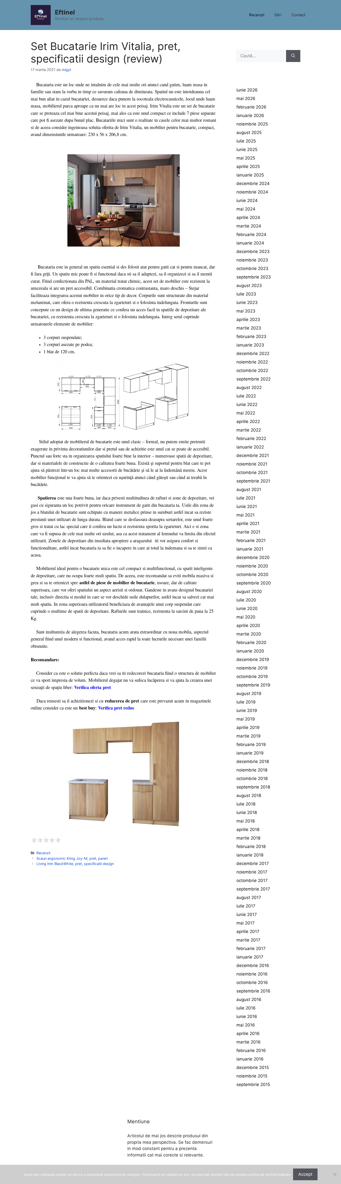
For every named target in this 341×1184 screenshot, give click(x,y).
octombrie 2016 (252, 982)
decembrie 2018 (252, 761)
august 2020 (249, 591)
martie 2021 (248, 532)
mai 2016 (245, 1025)
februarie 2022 (251, 438)
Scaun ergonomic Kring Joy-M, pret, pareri (72, 858)
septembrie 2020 (253, 583)
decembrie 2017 (252, 863)
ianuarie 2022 (250, 447)
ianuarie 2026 (250, 115)
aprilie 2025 (248, 166)
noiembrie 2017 (251, 872)
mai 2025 (245, 158)
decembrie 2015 (252, 1067)
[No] (334, 1174)
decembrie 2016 (252, 965)
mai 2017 (245, 923)
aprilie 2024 (248, 217)
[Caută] (293, 56)
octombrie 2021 (252, 472)
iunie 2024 (247, 200)
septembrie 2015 (253, 1084)
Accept (305, 1174)
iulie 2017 (245, 906)
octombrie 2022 (252, 370)
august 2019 (248, 693)
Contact (298, 14)
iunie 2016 (246, 1016)
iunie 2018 (246, 812)
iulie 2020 (246, 600)
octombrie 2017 (252, 880)
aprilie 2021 (247, 523)
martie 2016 (248, 1042)
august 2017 (248, 897)
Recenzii (256, 14)
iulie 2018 (245, 804)
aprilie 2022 (248, 421)
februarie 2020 (251, 642)
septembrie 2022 (253, 379)
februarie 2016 (251, 1050)
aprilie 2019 (248, 727)
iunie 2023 (247, 302)
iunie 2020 (247, 608)
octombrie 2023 (252, 268)
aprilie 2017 (247, 931)
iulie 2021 (245, 498)
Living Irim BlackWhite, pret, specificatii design (75, 864)
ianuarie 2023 (250, 345)
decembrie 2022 (252, 353)
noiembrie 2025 (252, 124)
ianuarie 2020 (250, 651)
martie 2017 (248, 940)
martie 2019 (248, 736)
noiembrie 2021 (251, 464)
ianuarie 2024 (250, 243)
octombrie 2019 (252, 676)
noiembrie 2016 (252, 974)
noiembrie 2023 (252, 260)
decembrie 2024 (253, 183)
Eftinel (65, 12)
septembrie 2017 (253, 889)
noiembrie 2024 (252, 192)
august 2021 (248, 489)
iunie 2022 (246, 404)
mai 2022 (245, 413)
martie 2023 (248, 328)
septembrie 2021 (253, 481)
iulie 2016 (246, 1008)
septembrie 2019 (253, 685)
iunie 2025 (246, 149)
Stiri (278, 14)
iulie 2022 (246, 396)
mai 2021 (245, 515)
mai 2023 (245, 311)
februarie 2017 (251, 948)
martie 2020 (248, 634)
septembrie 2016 (253, 991)
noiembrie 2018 (251, 770)
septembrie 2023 (253, 277)
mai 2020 (245, 617)
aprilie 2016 (248, 1033)
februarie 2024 (251, 234)
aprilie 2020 (248, 625)
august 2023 (249, 285)
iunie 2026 (247, 90)
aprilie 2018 (247, 829)
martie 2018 (248, 838)
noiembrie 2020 (252, 566)
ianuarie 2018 (249, 855)
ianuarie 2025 (250, 175)
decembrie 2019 (252, 659)
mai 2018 (245, 821)
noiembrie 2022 (252, 362)
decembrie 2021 (252, 455)
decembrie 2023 (253, 251)
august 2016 (248, 999)
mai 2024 (245, 209)
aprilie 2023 (248, 319)
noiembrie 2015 (251, 1076)
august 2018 (248, 795)
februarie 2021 (251, 540)
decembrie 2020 (253, 557)
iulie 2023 (246, 294)
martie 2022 (248, 430)
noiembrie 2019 (252, 668)
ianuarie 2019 (250, 753)
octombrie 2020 (252, 574)
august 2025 (249, 132)
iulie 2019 (246, 702)
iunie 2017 (246, 914)
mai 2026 (245, 98)
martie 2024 (248, 226)
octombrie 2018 (252, 778)
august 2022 (249, 387)
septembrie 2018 (253, 787)
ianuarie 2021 (249, 549)
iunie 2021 (246, 506)
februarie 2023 (251, 336)
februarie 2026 (251, 107)
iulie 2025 (246, 141)
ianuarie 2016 (250, 1059)
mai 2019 (245, 719)
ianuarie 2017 (249, 957)
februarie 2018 (251, 846)
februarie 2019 (251, 744)
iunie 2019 (246, 710)
